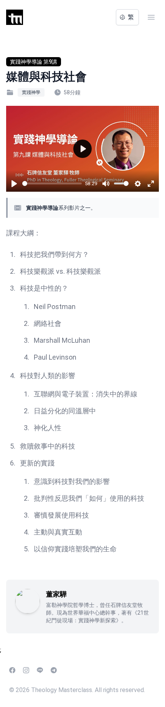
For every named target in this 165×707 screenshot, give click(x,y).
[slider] (52, 183)
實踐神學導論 (42, 208)
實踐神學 (31, 92)
